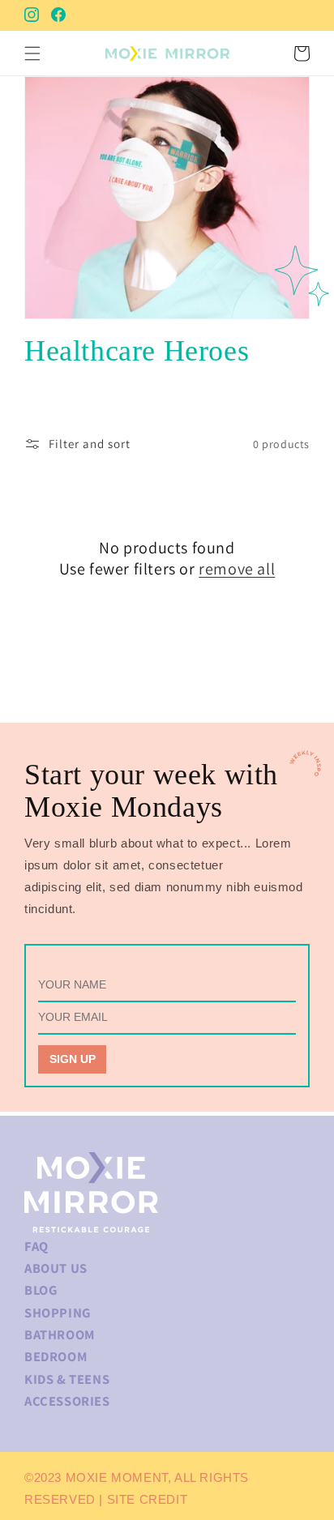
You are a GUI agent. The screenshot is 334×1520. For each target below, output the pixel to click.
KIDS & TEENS (66, 1379)
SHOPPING (57, 1312)
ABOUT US (56, 1268)
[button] (32, 53)
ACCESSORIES (67, 1401)
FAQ (36, 1246)
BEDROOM (55, 1356)
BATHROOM (59, 1334)
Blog (40, 1290)
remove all (237, 568)
